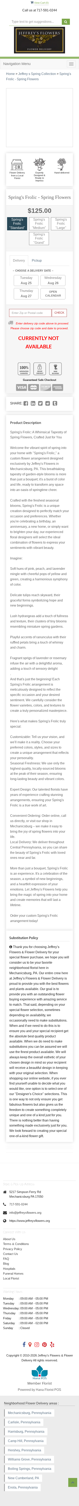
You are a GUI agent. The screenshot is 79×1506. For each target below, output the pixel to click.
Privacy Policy (12, 1249)
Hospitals (9, 1268)
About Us (9, 1239)
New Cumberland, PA (23, 1478)
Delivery (19, 260)
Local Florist (11, 1278)
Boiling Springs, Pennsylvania (29, 1468)
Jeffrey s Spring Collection (37, 74)
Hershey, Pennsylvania (24, 1450)
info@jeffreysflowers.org (25, 1212)
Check (59, 312)
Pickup (37, 260)
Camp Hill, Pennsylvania (26, 1441)
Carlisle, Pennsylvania (24, 1422)
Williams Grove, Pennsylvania (29, 1459)
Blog (6, 1263)
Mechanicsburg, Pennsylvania (29, 1413)
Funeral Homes (13, 1273)
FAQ (6, 1258)
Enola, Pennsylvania (23, 1487)
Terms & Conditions (16, 1244)
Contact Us (10, 1254)
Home (10, 74)
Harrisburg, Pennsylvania (26, 1431)
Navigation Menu (17, 64)
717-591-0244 (18, 1204)
